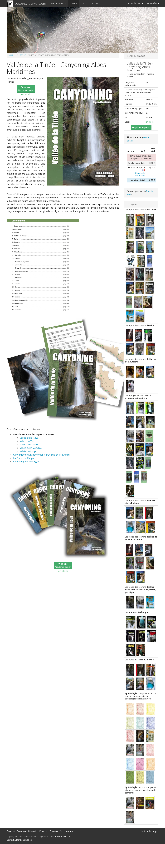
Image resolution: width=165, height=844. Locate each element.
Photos (84, 3)
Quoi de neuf (135, 3)
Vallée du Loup (28, 451)
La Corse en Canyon (24, 458)
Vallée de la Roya (29, 437)
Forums (94, 3)
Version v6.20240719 (60, 836)
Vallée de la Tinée (29, 444)
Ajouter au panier (26, 89)
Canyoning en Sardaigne (26, 461)
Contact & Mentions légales (19, 840)
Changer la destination (140, 174)
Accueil (12, 55)
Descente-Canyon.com (30, 3)
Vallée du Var (27, 441)
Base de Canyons (58, 3)
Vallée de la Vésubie (31, 447)
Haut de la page (148, 831)
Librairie (73, 3)
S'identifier (151, 3)
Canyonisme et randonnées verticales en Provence (41, 454)
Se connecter (67, 831)
